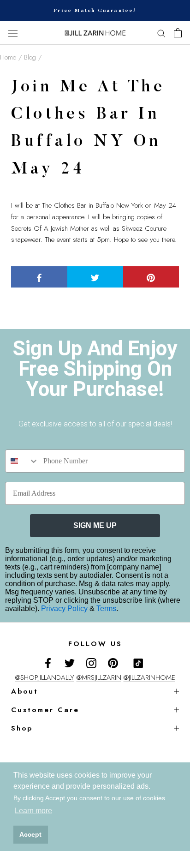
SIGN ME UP (95, 525)
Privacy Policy (65, 608)
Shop (22, 728)
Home (8, 57)
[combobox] (22, 461)
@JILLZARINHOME (149, 677)
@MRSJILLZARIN (99, 677)
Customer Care (45, 710)
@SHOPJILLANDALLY (44, 677)
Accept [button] (30, 834)
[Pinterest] (113, 663)
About (24, 691)
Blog (30, 57)
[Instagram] (91, 663)
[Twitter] (70, 663)
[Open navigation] (13, 33)
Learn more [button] (33, 811)
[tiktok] (138, 663)
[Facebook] (48, 663)
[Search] (161, 33)
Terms (106, 608)
